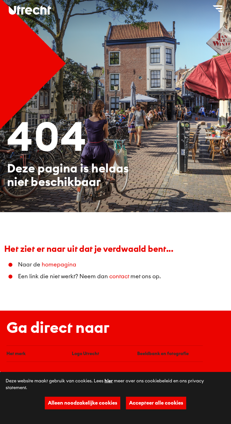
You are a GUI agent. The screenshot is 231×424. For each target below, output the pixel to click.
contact (119, 276)
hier (109, 381)
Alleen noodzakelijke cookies (82, 402)
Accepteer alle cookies (156, 402)
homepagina (59, 265)
